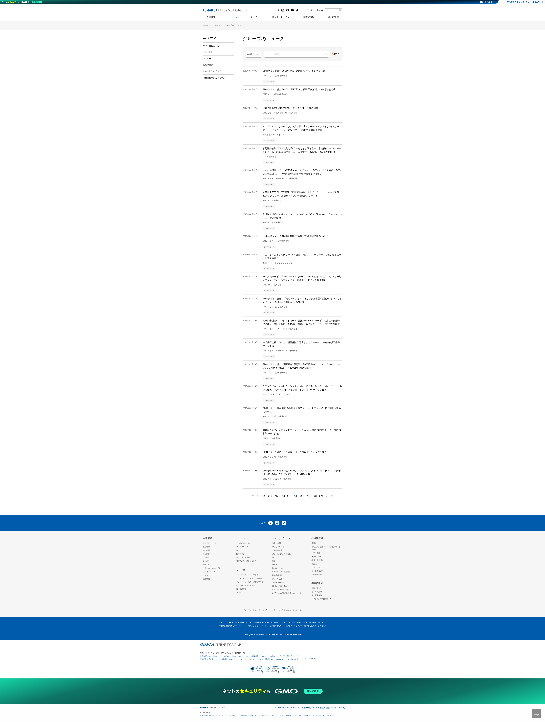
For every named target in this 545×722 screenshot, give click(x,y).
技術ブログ (260, 11)
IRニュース (208, 58)
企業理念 (206, 547)
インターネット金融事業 (218, 11)
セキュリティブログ (212, 71)
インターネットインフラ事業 (247, 575)
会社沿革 (206, 561)
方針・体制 (276, 543)
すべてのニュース (211, 46)
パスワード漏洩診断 (251, 656)
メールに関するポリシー (291, 623)
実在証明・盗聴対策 (206, 659)
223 (315, 496)
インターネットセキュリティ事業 (249, 578)
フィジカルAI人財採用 (217, 11)
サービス (254, 17)
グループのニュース (233, 25)
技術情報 (206, 579)
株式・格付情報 (214, 11)
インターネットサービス (208, 715)
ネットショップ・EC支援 (227, 715)
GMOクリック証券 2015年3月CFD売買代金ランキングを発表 (294, 71)
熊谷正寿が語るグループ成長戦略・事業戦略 (326, 548)
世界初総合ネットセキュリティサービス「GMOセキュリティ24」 (221, 656)
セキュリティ (254, 715)
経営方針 (315, 543)
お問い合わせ (253, 626)
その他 (238, 593)
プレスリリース (214, 11)
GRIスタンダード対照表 (281, 572)
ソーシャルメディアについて (315, 623)
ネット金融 (297, 715)
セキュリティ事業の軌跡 (308, 659)
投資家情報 (308, 17)
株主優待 (315, 564)
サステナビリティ (281, 17)
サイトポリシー (225, 623)
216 (270, 496)
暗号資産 (307, 715)
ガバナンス (276, 565)
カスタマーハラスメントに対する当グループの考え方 (306, 626)
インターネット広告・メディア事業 (249, 582)
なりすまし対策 (293, 659)
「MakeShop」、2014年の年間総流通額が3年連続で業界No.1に (295, 236)
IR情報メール (317, 574)
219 (289, 496)
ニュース (232, 17)
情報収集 (289, 715)
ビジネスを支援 (243, 715)
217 (276, 496)
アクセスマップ (209, 572)
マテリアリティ (278, 547)
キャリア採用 (317, 592)
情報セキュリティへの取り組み (266, 623)
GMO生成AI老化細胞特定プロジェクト (287, 593)
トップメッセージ (210, 543)
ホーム (206, 25)
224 (321, 496)
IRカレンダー (317, 567)
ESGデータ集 (277, 568)
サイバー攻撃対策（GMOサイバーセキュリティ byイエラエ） (235, 659)
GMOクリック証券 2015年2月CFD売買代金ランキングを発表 (295, 452)
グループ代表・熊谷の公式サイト (253, 610)
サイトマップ (307, 10)
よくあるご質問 (317, 571)
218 (283, 496)
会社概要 (206, 550)
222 (308, 496)
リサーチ (280, 715)
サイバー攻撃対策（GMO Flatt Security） (271, 659)
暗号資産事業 (261, 11)
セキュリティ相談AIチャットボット (289, 656)
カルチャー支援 (278, 583)
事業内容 (210, 11)
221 (302, 496)
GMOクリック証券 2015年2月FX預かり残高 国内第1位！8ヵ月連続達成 (299, 89)
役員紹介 (206, 557)
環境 (274, 557)
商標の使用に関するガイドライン (231, 626)
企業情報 (211, 17)
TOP (536, 715)
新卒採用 (315, 588)
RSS (336, 54)
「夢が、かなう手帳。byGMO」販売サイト (286, 610)
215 (264, 496)
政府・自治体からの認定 (281, 554)
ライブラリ (207, 575)
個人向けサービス (318, 715)
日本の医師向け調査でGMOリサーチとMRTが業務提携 (290, 108)
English (320, 10)
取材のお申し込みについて (215, 78)
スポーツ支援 (277, 579)
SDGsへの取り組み (279, 586)
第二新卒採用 (317, 595)
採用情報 (331, 17)
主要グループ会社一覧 (265, 11)
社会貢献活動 (277, 575)
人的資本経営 (277, 550)
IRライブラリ (317, 557)
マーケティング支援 (268, 715)
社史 (204, 565)
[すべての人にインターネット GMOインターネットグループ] (525, 2)
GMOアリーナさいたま (281, 590)
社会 (274, 561)
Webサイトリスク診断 (268, 656)
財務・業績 (316, 553)
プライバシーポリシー (242, 623)
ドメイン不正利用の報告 (270, 626)
